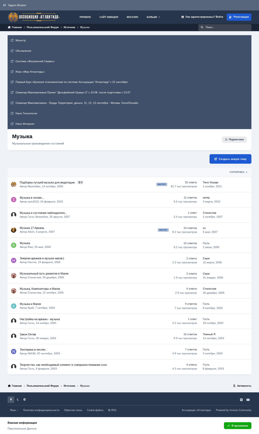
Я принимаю (240, 425)
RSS (113, 410)
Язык (13, 410)
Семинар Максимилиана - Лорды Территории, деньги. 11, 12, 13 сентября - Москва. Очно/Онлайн (77, 102)
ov (204, 227)
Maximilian (34, 186)
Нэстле (32, 262)
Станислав (209, 212)
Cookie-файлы (95, 410)
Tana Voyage (210, 182)
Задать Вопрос (17, 5)
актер (206, 197)
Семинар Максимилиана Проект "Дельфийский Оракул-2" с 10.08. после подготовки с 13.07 (73, 92)
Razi (30, 246)
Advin (31, 231)
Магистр (21, 40)
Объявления (23, 50)
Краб (31, 307)
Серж (206, 258)
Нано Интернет (25, 123)
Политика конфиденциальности (41, 410)
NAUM (31, 353)
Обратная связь (73, 410)
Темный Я (209, 334)
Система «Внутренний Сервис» (35, 61)
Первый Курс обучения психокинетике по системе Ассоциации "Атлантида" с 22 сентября (72, 81)
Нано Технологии (26, 113)
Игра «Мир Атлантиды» (30, 71)
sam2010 (33, 201)
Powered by (233, 410)
